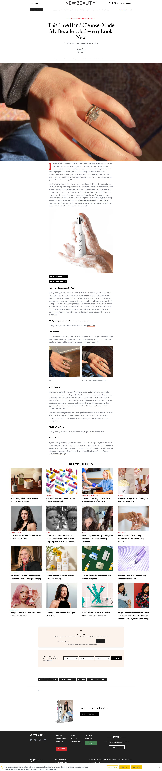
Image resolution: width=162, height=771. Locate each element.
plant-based (104, 200)
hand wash (53, 679)
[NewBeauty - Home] (81, 3)
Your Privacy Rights (112, 767)
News (12, 495)
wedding (92, 163)
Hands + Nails (16, 533)
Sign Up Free (116, 747)
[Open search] (131, 10)
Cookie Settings (91, 742)
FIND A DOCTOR (36, 10)
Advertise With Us (61, 738)
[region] (81, 767)
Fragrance (15, 610)
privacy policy (94, 644)
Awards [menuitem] (88, 10)
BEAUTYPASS (123, 10)
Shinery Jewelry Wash (86, 200)
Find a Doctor (88, 735)
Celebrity (14, 573)
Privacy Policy (88, 738)
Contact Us (59, 735)
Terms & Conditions (76, 741)
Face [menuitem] (60, 10)
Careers (73, 735)
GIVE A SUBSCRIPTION (89, 714)
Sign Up (100, 641)
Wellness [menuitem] (105, 10)
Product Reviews (89, 18)
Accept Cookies (136, 767)
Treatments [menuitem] (68, 10)
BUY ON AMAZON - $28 (58, 281)
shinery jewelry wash (97, 679)
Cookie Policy (59, 741)
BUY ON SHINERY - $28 (58, 276)
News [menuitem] (55, 10)
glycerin (89, 392)
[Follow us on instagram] (115, 3)
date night (101, 163)
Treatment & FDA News (90, 495)
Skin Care (122, 533)
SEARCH (116, 658)
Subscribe (34, 3)
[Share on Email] (41, 690)
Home (68, 18)
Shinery (42, 679)
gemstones (91, 325)
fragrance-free (89, 432)
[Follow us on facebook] (109, 3)
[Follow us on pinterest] (112, 3)
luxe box (81, 679)
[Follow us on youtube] (117, 3)
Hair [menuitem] (82, 10)
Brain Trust (74, 738)
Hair (48, 533)
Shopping (76, 18)
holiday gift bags (60, 454)
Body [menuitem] (76, 10)
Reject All (124, 767)
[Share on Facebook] (38, 690)
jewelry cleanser (68, 679)
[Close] (159, 767)
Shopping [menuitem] (96, 10)
